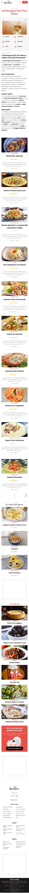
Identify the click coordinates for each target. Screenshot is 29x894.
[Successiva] (26, 495)
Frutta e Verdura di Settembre (20, 829)
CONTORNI (14, 660)
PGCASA (25, 881)
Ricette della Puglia (20, 844)
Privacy (16, 885)
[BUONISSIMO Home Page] (8, 2)
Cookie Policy (21, 885)
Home (12, 8)
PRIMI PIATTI (14, 522)
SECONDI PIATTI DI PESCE (14, 368)
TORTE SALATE (14, 188)
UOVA (15, 262)
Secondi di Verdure (20, 809)
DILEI (16, 882)
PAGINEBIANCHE (6, 882)
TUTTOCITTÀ (12, 882)
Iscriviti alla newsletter (15, 748)
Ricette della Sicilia (20, 842)
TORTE (14, 621)
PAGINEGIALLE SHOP (19, 881)
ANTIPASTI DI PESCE (14, 297)
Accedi (24, 2)
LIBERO (3, 881)
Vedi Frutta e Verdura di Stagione (20, 833)
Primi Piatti (5, 809)
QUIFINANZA (24, 882)
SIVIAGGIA (19, 882)
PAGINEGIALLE (12, 881)
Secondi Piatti (19, 807)
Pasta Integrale (6, 815)
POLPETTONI (14, 719)
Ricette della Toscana (19, 846)
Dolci (17, 817)
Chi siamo (6, 885)
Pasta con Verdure (7, 813)
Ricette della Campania (6, 848)
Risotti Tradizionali (7, 817)
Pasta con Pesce (7, 811)
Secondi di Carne (20, 813)
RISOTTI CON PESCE (14, 153)
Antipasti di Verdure (7, 807)
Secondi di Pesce (20, 811)
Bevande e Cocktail (20, 815)
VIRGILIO (7, 881)
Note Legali (12, 885)
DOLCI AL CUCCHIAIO (14, 546)
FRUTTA (14, 641)
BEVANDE (16, 8)
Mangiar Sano (6, 842)
